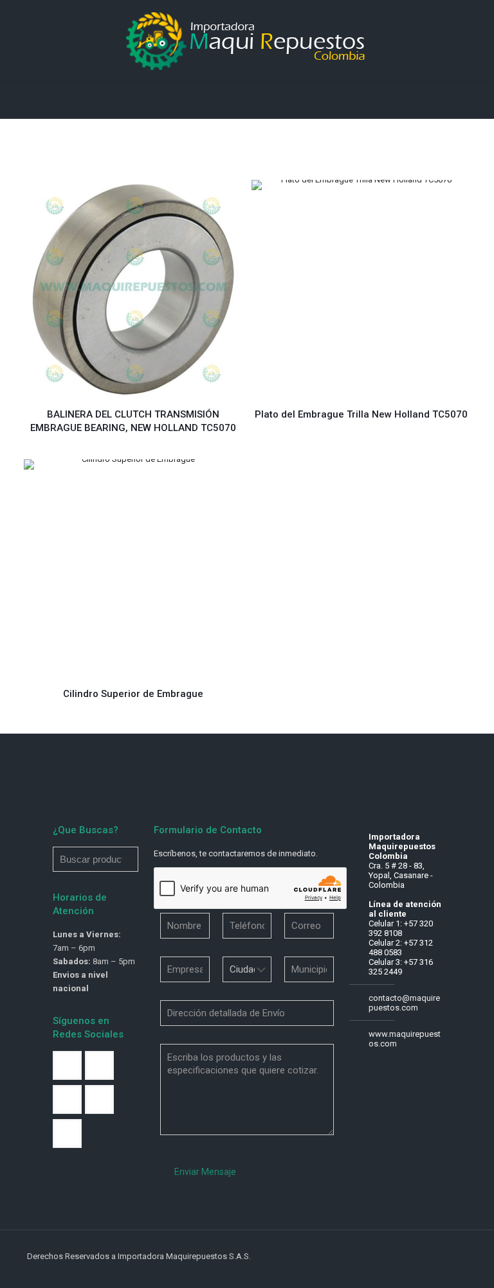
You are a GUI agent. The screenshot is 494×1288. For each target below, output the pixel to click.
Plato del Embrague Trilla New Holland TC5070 (361, 414)
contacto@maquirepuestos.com (404, 1002)
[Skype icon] (382, 1256)
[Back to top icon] (453, 1257)
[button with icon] (67, 1065)
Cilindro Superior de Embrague (133, 694)
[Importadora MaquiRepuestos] (247, 41)
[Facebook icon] (395, 1256)
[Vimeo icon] (409, 1256)
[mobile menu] (11, 100)
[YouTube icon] (422, 1256)
